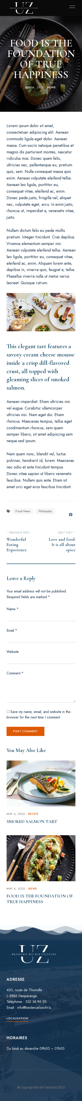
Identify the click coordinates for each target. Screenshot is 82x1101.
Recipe (33, 814)
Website (13, 651)
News (51, 87)
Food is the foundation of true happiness (40, 898)
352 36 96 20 (36, 1001)
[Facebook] (70, 515)
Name (13, 609)
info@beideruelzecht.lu (34, 1007)
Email (12, 630)
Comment (15, 673)
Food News (23, 511)
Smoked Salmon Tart (32, 821)
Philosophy (45, 511)
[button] (17, 1018)
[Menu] (71, 6)
